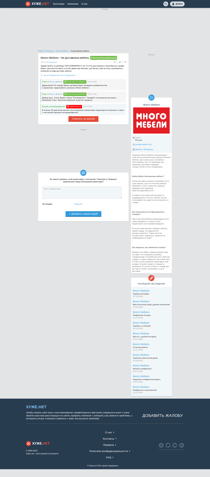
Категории (58, 4)
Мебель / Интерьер (144, 149)
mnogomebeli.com (143, 144)
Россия (46, 75)
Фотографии (47, 204)
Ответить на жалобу (83, 118)
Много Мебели (141, 290)
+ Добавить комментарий (83, 213)
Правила (108, 444)
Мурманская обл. (57, 75)
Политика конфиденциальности (108, 451)
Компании (72, 4)
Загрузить (78, 204)
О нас (84, 4)
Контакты (108, 438)
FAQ (108, 457)
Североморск (70, 75)
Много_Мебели (56, 82)
